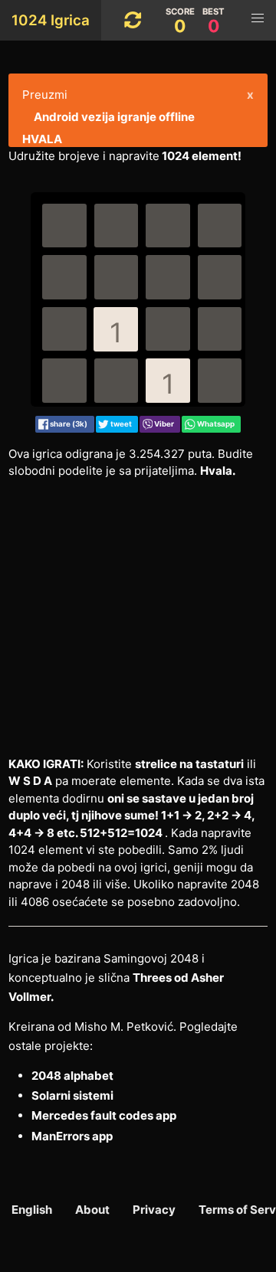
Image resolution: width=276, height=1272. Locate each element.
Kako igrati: (46, 764)
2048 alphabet (72, 1075)
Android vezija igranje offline (114, 117)
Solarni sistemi (72, 1095)
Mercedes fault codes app (103, 1115)
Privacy (154, 1209)
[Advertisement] (138, 618)
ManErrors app (72, 1136)
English (32, 1209)
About (92, 1209)
